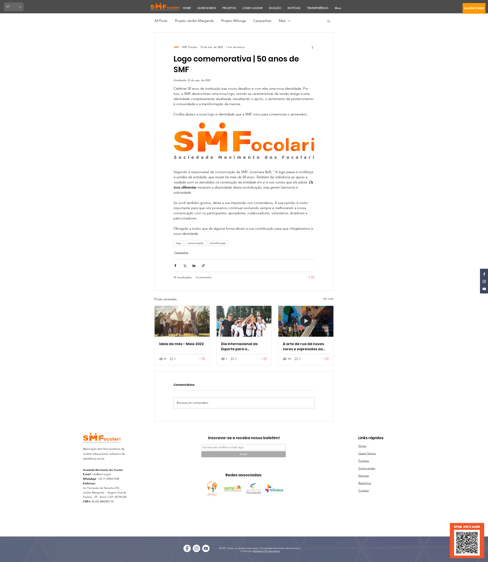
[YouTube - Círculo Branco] (205, 548)
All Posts (160, 21)
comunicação (195, 243)
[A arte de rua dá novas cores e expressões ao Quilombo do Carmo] (305, 321)
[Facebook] (484, 274)
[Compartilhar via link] (203, 265)
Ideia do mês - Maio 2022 (181, 343)
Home (362, 446)
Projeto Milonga (233, 21)
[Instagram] (484, 281)
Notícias (363, 475)
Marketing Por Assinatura (266, 551)
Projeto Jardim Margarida (194, 21)
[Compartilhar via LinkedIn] (194, 265)
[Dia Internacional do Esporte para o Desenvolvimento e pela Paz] (244, 321)
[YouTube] (484, 289)
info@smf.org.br (101, 474)
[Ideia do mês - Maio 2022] (182, 321)
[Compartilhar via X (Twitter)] (184, 265)
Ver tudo (328, 298)
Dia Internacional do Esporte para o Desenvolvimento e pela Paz (243, 346)
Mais (282, 21)
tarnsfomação (218, 243)
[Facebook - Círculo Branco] (187, 548)
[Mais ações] (312, 47)
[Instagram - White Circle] (196, 548)
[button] (329, 20)
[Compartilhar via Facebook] (175, 265)
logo (178, 243)
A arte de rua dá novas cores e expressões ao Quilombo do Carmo (303, 346)
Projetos (363, 461)
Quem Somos (367, 453)
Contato (363, 490)
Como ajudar (366, 468)
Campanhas (262, 21)
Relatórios (364, 483)
